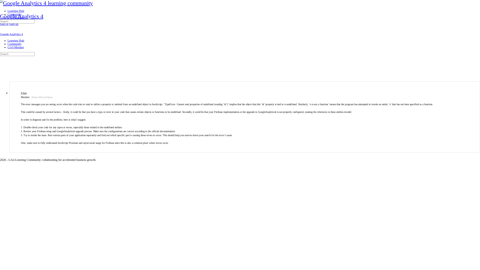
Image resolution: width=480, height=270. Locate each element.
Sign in (4, 24)
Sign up (13, 24)
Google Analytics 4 (21, 16)
